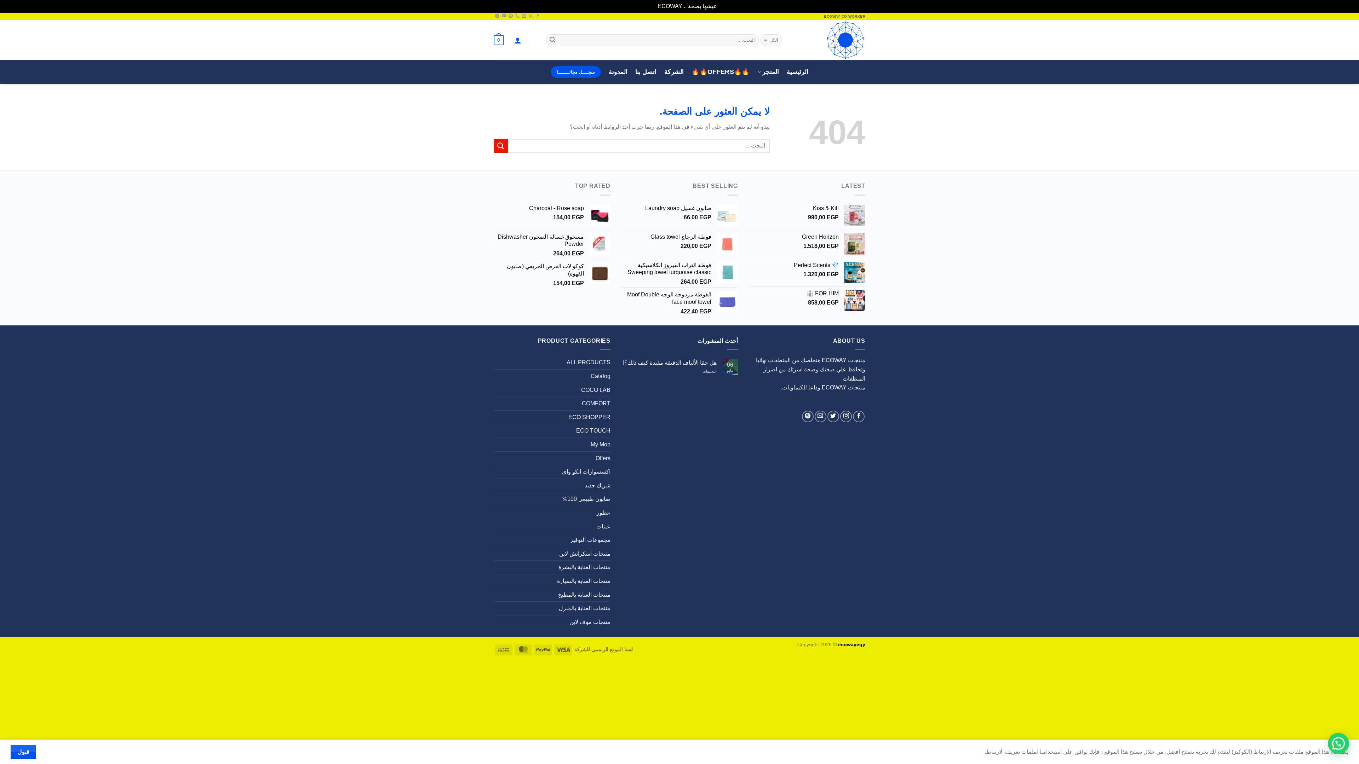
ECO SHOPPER (589, 417)
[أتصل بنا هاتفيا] (517, 16)
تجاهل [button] (649, 6)
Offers (603, 458)
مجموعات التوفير (590, 540)
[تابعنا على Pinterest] (511, 16)
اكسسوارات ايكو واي (586, 472)
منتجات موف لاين (589, 622)
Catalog (600, 376)
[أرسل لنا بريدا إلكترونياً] (524, 16)
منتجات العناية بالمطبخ (584, 595)
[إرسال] (552, 40)
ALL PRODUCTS (588, 362)
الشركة (674, 71)
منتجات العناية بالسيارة (583, 581)
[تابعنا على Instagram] (531, 16)
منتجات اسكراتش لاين (584, 554)
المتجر (770, 71)
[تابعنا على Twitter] (833, 416)
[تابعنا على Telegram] (497, 16)
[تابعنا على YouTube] (504, 16)
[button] (517, 40)
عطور (603, 513)
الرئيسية (797, 71)
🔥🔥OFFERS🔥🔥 (721, 71)
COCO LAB (595, 390)
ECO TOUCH (593, 431)
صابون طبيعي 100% (586, 499)
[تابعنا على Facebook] (538, 16)
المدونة (618, 71)
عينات (603, 526)
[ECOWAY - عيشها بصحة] (830, 40)
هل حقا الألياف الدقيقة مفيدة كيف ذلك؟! (670, 363)
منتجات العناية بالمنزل (584, 608)
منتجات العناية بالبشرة (584, 567)
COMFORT (596, 403)
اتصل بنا (645, 71)
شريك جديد (597, 485)
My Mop (600, 444)
